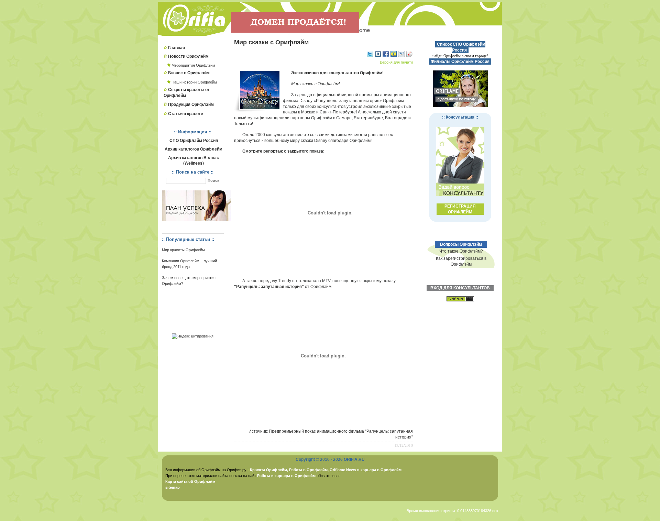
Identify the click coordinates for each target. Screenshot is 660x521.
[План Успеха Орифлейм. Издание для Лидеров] (196, 220)
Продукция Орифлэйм (191, 104)
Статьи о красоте (185, 113)
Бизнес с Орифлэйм (189, 72)
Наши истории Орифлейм (194, 82)
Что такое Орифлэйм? (461, 251)
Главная (176, 47)
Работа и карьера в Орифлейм (286, 476)
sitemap (172, 487)
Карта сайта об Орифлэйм (190, 481)
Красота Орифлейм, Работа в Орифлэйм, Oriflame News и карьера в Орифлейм (326, 470)
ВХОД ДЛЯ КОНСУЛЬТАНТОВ (460, 288)
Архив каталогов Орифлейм (193, 149)
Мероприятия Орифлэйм (193, 65)
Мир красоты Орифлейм (183, 250)
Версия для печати (396, 62)
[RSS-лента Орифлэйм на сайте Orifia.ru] (460, 305)
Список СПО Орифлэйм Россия (460, 47)
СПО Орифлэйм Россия (193, 140)
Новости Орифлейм (188, 56)
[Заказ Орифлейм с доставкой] (460, 88)
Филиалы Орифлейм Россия (460, 61)
